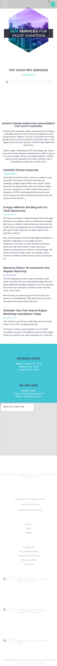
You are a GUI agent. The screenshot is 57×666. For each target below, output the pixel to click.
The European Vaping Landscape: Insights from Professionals (32, 611)
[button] (53, 4)
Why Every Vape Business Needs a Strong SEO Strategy (33, 580)
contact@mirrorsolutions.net (28, 393)
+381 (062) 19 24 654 (28, 396)
